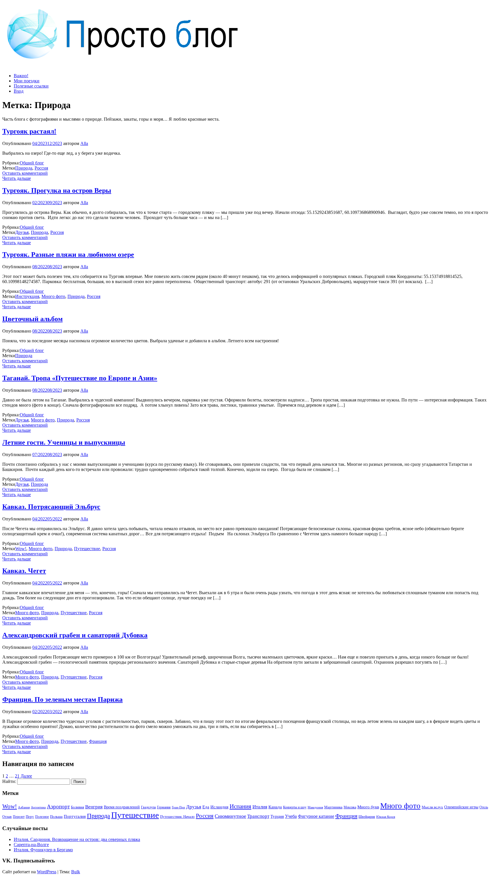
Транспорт (258, 816)
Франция (98, 741)
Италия (259, 807)
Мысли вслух (432, 807)
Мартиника (333, 807)
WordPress (46, 871)
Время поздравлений (122, 807)
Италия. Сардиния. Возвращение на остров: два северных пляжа (77, 839)
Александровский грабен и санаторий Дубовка (75, 635)
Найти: (9, 781)
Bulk (75, 871)
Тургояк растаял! (29, 131)
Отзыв (7, 816)
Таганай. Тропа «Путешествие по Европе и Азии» (79, 378)
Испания (240, 806)
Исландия (219, 806)
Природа (23, 168)
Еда (205, 806)
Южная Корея (385, 816)
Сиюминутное (230, 816)
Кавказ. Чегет (24, 570)
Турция (277, 816)
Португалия (75, 816)
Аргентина (38, 807)
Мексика (350, 807)
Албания (24, 807)
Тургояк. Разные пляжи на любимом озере (68, 254)
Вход (18, 91)
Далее (26, 775)
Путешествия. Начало (177, 816)
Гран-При (178, 807)
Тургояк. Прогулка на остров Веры (56, 190)
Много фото (53, 296)
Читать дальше (16, 178)
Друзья (22, 232)
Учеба (291, 816)
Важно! (21, 75)
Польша (56, 817)
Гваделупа (148, 807)
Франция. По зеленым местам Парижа (62, 699)
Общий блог (32, 162)
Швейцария (366, 816)
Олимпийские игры (461, 807)
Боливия (77, 807)
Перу (30, 817)
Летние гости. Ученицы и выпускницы (63, 442)
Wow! (20, 548)
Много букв (368, 806)
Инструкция (27, 296)
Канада (275, 806)
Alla (84, 143)
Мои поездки (26, 80)
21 (17, 775)
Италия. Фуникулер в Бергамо (43, 849)
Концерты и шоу (294, 807)
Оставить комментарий (25, 173)
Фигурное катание (316, 816)
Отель (483, 807)
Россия (41, 168)
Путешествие (87, 548)
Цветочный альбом (32, 319)
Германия (164, 807)
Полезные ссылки (31, 85)
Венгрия (94, 807)
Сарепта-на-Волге (31, 844)
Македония (315, 807)
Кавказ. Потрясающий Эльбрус (51, 506)
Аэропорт (58, 807)
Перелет (19, 817)
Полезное (42, 816)
